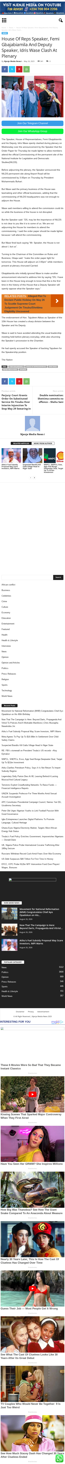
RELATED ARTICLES (21, 443)
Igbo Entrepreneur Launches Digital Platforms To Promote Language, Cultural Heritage (28, 821)
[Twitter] (12, 69)
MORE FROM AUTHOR (43, 443)
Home (4, 27)
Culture (5, 607)
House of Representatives (36, 367)
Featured (6, 629)
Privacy (31, 1011)
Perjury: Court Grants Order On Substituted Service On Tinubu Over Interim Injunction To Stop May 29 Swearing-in (16, 402)
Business (6, 590)
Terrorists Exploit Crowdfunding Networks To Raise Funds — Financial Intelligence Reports (29, 786)
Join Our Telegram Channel (32, 123)
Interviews (6, 646)
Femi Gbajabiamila (16, 367)
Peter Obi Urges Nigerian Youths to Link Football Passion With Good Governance (30, 812)
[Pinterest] (19, 69)
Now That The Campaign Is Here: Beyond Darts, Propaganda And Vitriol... (41, 927)
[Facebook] (5, 69)
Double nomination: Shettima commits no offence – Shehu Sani (50, 398)
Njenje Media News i (13, 61)
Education (6, 618)
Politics (5, 668)
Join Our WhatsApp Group (32, 131)
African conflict (8, 584)
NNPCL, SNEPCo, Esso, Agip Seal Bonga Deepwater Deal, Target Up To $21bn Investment (53, 468)
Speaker (23, 369)
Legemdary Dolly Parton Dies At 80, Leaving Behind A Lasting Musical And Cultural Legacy (30, 778)
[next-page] (34, 477)
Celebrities (6, 596)
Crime (4, 601)
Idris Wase (53, 367)
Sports (5, 685)
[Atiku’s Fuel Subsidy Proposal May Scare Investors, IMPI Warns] (11, 455)
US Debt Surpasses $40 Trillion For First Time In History (27, 859)
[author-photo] (32, 423)
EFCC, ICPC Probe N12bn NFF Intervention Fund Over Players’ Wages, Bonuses (31, 866)
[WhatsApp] (26, 69)
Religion (5, 679)
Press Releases (9, 674)
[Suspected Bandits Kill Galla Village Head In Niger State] (32, 455)
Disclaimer (20, 1011)
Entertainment (8, 623)
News (11, 27)
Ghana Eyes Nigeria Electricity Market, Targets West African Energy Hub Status (29, 829)
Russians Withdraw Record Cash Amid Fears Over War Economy (31, 853)
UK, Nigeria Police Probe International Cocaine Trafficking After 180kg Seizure (30, 847)
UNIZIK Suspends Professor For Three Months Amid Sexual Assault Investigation (29, 795)
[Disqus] (32, 527)
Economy (6, 612)
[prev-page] (30, 477)
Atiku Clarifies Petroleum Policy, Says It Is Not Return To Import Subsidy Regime (31, 769)
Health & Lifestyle (10, 640)
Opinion (5, 657)
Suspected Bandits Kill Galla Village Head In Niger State (32, 466)
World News (7, 696)
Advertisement (43, 1011)
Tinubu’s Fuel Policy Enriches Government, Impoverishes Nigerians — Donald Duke (32, 838)
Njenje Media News (10, 369)
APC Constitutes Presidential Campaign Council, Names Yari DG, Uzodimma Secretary (32, 804)
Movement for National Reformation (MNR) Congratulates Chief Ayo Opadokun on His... (39, 912)
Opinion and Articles (11, 662)
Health (4, 635)
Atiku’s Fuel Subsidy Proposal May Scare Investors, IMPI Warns (10, 466)
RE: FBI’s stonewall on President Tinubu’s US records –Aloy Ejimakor (29, 752)
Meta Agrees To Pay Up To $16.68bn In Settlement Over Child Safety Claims (30, 738)
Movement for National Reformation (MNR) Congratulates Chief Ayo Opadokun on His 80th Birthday (32, 712)
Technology (7, 690)
